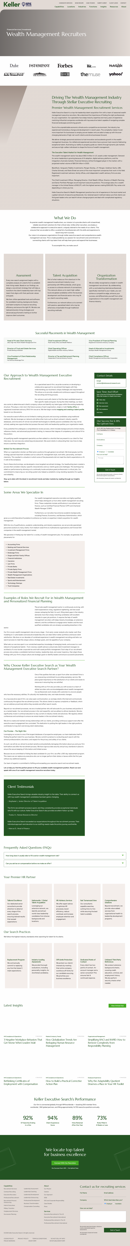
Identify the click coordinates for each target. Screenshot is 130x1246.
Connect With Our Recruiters (65, 1163)
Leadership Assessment (31, 1188)
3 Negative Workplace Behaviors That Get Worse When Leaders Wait (23, 1041)
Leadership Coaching (30, 1191)
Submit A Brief (102, 3)
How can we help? (102, 454)
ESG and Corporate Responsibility (54, 1200)
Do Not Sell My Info (58, 1238)
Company (99, 445)
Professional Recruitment (11, 1197)
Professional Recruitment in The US (54, 1220)
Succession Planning (10, 1214)
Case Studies (90, 3)
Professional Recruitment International (55, 1223)
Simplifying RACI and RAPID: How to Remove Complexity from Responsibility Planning (106, 1042)
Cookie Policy (9, 1238)
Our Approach (48, 1194)
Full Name (100, 434)
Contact (123, 3)
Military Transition (9, 1208)
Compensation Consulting (31, 1206)
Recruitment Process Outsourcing (10, 1201)
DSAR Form (32, 1241)
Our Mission (47, 1189)
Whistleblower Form (57, 1241)
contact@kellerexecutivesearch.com (108, 383)
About (123, 7)
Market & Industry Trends (53, 1036)
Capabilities (8, 1186)
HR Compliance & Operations (13, 1036)
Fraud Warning (9, 1241)
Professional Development (32, 1200)
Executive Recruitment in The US (54, 1214)
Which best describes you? (113, 1200)
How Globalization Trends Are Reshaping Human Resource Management (61, 1042)
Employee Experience (94, 1078)
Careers (46, 1192)
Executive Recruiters (10, 1194)
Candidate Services (65, 3)
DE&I (45, 1197)
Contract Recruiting (10, 1192)
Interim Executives (9, 1205)
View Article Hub (117, 1006)
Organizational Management (96, 1036)
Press (45, 1206)
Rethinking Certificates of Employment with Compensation (21, 1082)
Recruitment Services (10, 1189)
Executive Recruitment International (55, 1217)
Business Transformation (31, 1203)
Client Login (113, 3)
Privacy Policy (23, 1238)
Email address (101, 439)
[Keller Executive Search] (18, 4)
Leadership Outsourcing (31, 1197)
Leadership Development (31, 1194)
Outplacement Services (11, 1211)
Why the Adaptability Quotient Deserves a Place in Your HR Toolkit (106, 1082)
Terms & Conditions (39, 1238)
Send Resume (79, 3)
